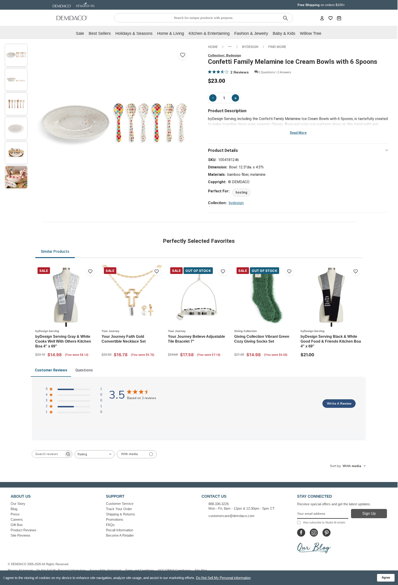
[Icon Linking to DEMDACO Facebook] (301, 533)
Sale (80, 33)
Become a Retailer (120, 535)
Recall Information (119, 530)
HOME (213, 47)
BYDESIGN (250, 47)
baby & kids (284, 33)
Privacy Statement (20, 570)
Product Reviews (23, 530)
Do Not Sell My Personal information (223, 578)
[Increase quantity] (235, 98)
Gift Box (17, 525)
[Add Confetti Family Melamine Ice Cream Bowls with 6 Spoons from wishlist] (182, 55)
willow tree (310, 33)
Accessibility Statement (105, 570)
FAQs (110, 525)
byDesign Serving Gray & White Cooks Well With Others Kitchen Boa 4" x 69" (63, 341)
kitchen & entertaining (209, 33)
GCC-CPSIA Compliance (174, 570)
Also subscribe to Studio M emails (324, 522)
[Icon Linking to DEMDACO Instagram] (314, 533)
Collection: (224, 55)
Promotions (114, 519)
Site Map (201, 570)
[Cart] (339, 18)
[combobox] (94, 454)
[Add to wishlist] (90, 271)
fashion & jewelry (251, 33)
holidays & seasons (133, 33)
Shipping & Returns (120, 514)
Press (15, 514)
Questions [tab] (84, 370)
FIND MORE (277, 47)
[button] (16, 55)
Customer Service (119, 504)
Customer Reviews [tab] (51, 370)
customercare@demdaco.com (231, 516)
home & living (170, 33)
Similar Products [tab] (55, 251)
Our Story (18, 504)
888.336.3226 (218, 504)
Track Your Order (119, 509)
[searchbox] (48, 454)
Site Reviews (20, 535)
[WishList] (330, 18)
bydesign (236, 203)
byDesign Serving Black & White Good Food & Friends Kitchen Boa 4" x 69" (331, 341)
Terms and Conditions (139, 570)
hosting (241, 192)
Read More (298, 133)
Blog (14, 509)
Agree (386, 577)
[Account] (322, 18)
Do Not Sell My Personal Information (61, 570)
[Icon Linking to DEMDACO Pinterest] (326, 533)
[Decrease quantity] (213, 98)
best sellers (100, 33)
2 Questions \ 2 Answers (274, 72)
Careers (17, 519)
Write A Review (339, 403)
